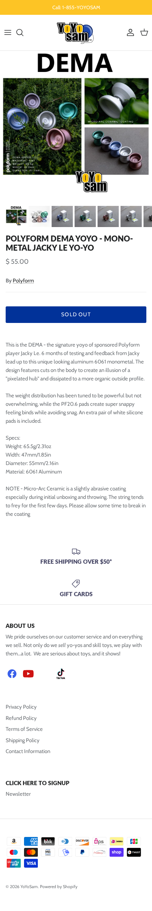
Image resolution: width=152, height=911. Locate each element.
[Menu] (8, 32)
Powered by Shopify (58, 886)
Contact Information (28, 751)
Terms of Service (24, 729)
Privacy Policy (21, 707)
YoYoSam (29, 886)
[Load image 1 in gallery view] (76, 122)
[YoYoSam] (76, 32)
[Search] (23, 32)
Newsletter (18, 794)
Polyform (23, 280)
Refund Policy (21, 718)
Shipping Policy (23, 740)
